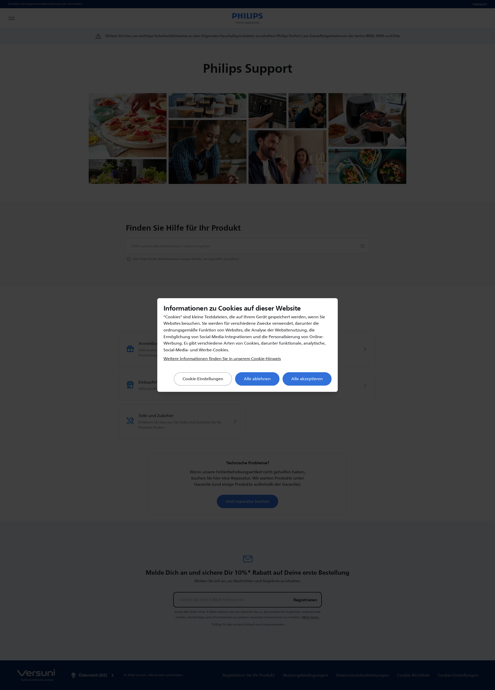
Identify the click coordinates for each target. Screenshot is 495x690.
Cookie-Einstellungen (203, 379)
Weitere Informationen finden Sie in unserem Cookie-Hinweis (222, 359)
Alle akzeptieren (307, 379)
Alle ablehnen (257, 379)
